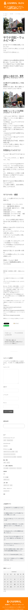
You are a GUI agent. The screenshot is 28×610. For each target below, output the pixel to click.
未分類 (11, 13)
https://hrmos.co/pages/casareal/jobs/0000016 (13, 310)
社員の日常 (9, 334)
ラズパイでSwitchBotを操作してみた (14, 554)
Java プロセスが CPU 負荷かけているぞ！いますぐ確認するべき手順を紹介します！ (13, 538)
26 (10, 586)
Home (6, 13)
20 (14, 584)
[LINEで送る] (6, 325)
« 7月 (4, 591)
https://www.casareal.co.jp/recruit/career (12, 307)
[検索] (22, 426)
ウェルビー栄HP (13, 260)
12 (10, 581)
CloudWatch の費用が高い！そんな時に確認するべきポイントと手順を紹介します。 (14, 525)
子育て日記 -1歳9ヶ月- (11, 340)
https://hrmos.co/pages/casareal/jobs (11, 315)
